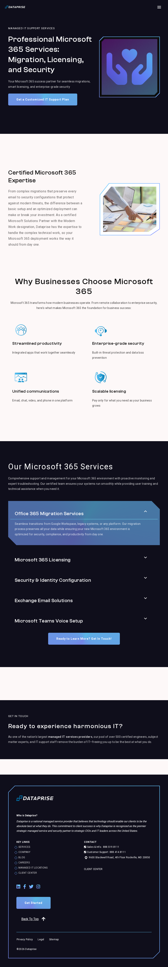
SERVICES (24, 847)
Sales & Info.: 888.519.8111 (102, 847)
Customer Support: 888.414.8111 (106, 852)
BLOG (21, 857)
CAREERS (24, 862)
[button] (145, 511)
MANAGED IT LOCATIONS (33, 867)
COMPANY (24, 852)
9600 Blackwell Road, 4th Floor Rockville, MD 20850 (119, 857)
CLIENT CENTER (27, 872)
